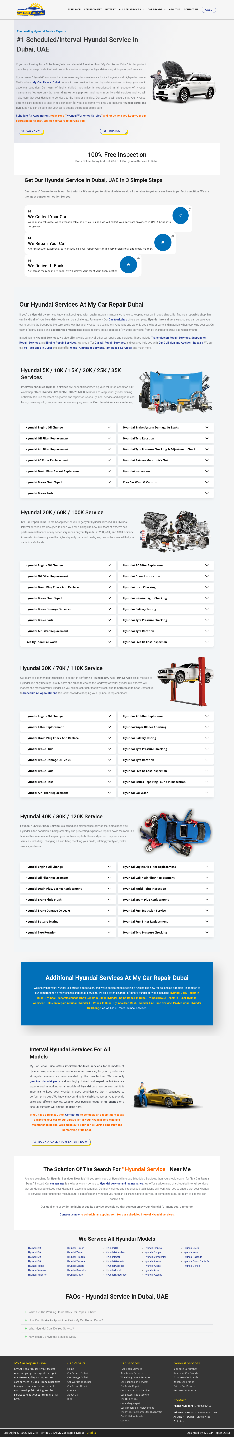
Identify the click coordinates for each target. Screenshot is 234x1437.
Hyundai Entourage (116, 1274)
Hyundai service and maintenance (121, 1183)
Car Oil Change (129, 1399)
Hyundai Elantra (153, 1248)
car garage (57, 1183)
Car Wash (125, 1420)
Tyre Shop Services (131, 1368)
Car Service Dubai (77, 1373)
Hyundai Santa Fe (76, 1270)
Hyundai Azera (153, 1261)
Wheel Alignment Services (135, 1377)
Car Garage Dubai (77, 1377)
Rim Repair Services (131, 1373)
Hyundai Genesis (115, 1261)
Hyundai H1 (112, 1248)
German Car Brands (185, 1390)
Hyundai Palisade (193, 1257)
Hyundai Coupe (153, 1252)
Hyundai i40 (34, 1248)
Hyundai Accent (153, 1274)
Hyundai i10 (34, 1261)
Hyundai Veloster (37, 1274)
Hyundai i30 (34, 1252)
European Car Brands (186, 1377)
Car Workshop (118, 319)
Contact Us (73, 1390)
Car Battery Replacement (134, 1394)
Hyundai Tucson (75, 1248)
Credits (91, 1433)
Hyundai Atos (152, 1270)
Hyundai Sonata (75, 1265)
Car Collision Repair (131, 1416)
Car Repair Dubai (77, 1386)
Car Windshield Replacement (137, 1407)
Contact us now (70, 1214)
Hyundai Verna (36, 1265)
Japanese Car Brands (186, 1368)
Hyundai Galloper (115, 1265)
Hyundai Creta (191, 1248)
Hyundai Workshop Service (83, 115)
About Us (72, 1394)
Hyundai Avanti (153, 1265)
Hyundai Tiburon (76, 1257)
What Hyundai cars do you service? (51, 1328)
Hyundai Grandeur (115, 1252)
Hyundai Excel (113, 1270)
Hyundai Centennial (155, 1257)
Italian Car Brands (184, 1381)
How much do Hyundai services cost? (52, 1336)
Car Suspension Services (134, 1381)
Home (70, 1368)
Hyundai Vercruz (37, 1270)
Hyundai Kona (191, 1252)
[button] (209, 10)
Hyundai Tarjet (75, 1252)
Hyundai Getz (113, 1257)
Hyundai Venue (192, 1265)
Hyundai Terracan (76, 1261)
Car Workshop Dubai (79, 1381)
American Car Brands (186, 1373)
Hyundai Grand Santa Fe (197, 1261)
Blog (69, 1399)
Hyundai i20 (34, 1257)
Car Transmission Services (135, 1390)
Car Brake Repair (130, 1386)
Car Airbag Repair (130, 1403)
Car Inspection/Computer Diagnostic (141, 1412)
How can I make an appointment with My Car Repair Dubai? (66, 1320)
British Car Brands (184, 1386)
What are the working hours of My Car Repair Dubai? (62, 1312)
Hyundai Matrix (75, 1274)
